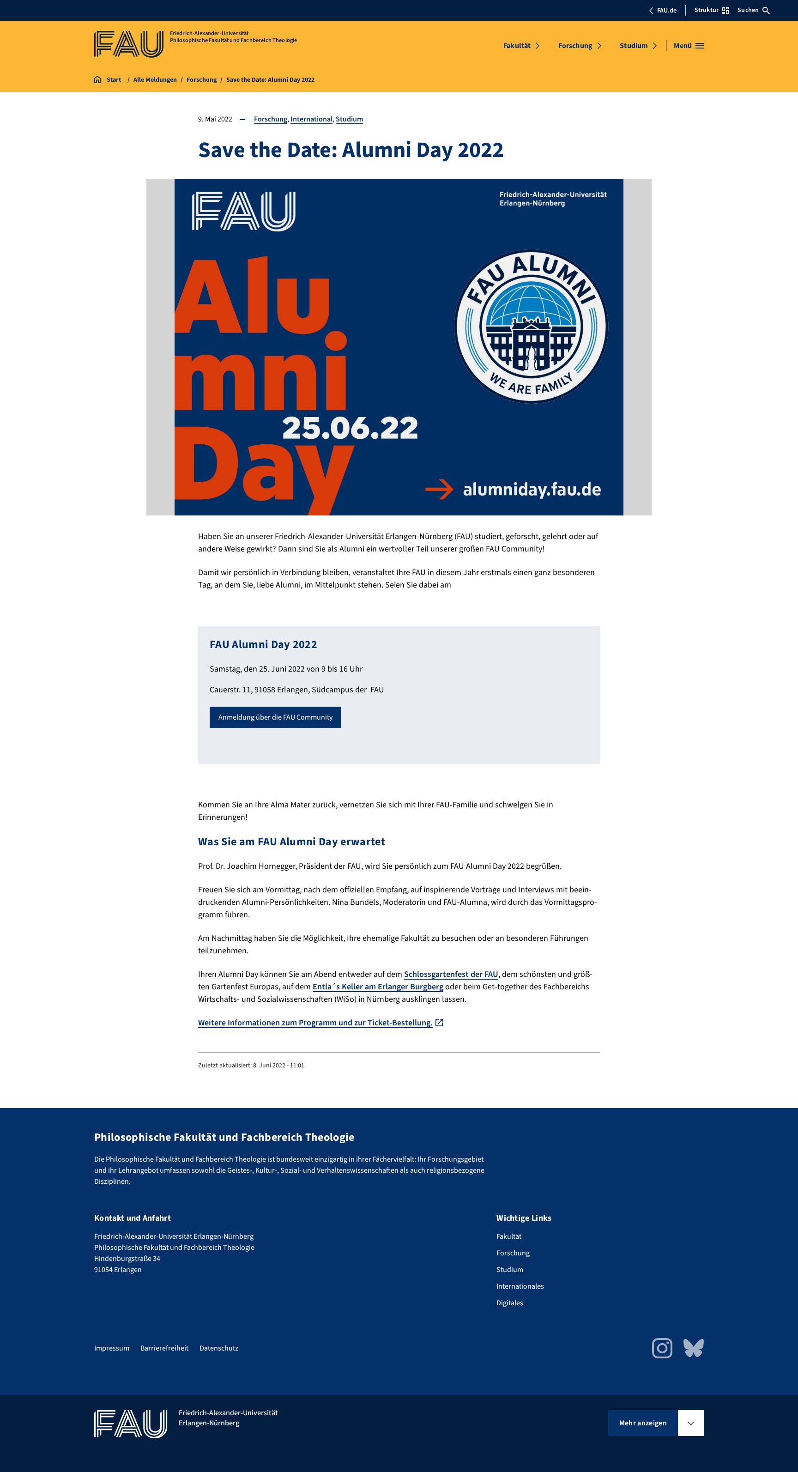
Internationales (520, 1286)
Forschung (575, 46)
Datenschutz (219, 1348)
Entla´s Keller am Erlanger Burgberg (378, 987)
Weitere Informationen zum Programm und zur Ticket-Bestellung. (315, 1023)
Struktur (707, 10)
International (311, 119)
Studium (634, 46)
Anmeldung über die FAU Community (275, 717)
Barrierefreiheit (164, 1348)
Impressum (111, 1348)
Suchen (748, 10)
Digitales (509, 1303)
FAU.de (667, 10)
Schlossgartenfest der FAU (451, 974)
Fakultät (517, 46)
